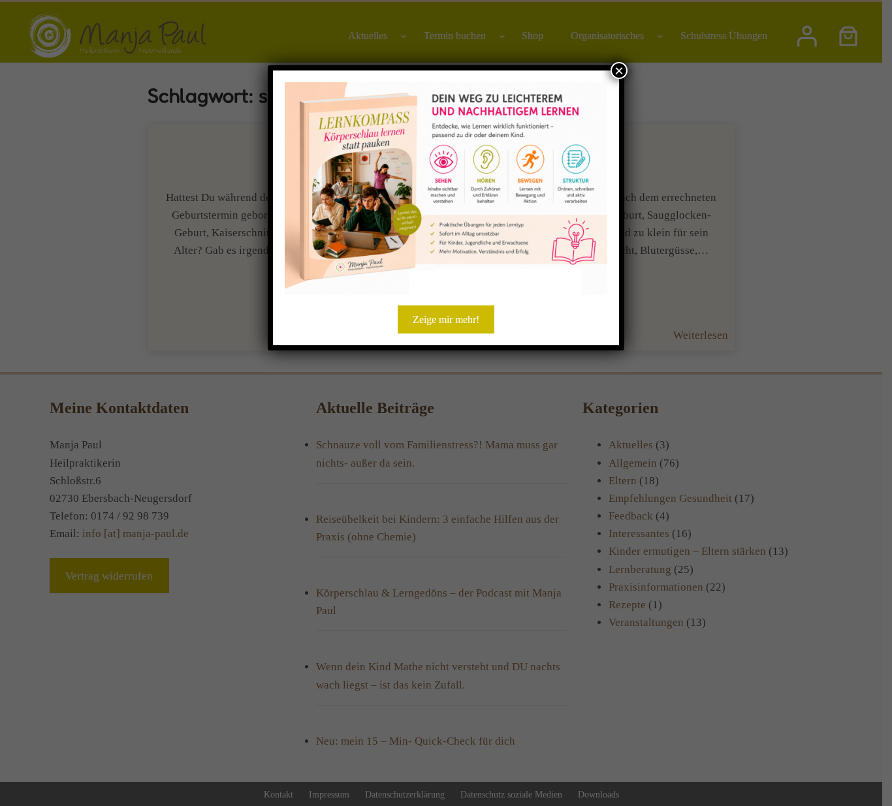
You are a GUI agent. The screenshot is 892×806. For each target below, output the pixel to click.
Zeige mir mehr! (446, 319)
